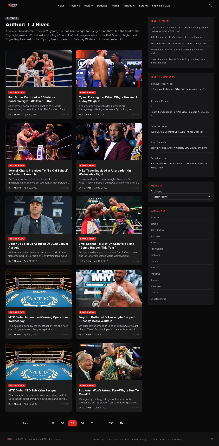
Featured (155, 255)
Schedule (156, 286)
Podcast (155, 267)
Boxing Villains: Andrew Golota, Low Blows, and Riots (179, 147)
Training (155, 292)
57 (52, 423)
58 (62, 423)
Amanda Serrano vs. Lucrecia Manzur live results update (177, 51)
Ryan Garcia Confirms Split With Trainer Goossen (177, 131)
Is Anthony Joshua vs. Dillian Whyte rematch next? (178, 89)
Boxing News (17, 92)
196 (111, 423)
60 (82, 423)
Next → (124, 423)
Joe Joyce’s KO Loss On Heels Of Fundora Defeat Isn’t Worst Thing (180, 165)
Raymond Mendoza (161, 101)
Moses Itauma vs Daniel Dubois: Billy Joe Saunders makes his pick (178, 61)
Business (155, 236)
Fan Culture (157, 248)
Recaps (155, 280)
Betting (154, 223)
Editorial (155, 242)
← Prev (23, 423)
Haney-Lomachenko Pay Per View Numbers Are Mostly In (180, 113)
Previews (155, 273)
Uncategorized (158, 298)
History (154, 261)
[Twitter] (212, 439)
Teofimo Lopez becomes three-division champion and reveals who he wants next (180, 29)
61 (92, 423)
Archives (156, 191)
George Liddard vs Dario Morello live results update (178, 43)
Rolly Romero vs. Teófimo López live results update (178, 37)
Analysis (155, 217)
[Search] (210, 5)
